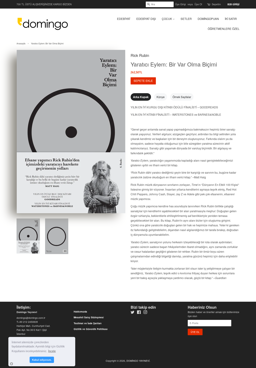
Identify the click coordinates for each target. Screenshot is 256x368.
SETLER (186, 19)
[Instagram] (145, 312)
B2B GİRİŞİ (233, 4)
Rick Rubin (140, 55)
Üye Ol (198, 4)
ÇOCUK (167, 19)
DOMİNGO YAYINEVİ (138, 360)
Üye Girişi (180, 4)
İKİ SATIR (231, 19)
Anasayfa (21, 43)
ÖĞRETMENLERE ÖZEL (223, 29)
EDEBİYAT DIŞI (146, 19)
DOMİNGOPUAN (208, 19)
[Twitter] (132, 312)
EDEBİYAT (123, 19)
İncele (52, 351)
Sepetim (216, 4)
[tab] (141, 97)
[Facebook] (139, 312)
